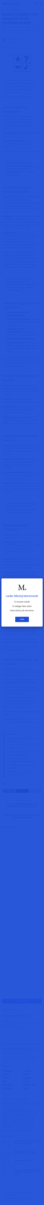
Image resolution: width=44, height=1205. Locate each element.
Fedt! (22, 619)
